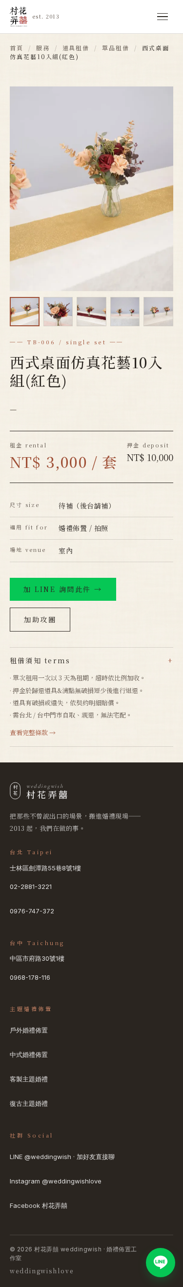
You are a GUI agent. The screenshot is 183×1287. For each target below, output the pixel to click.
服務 (43, 47)
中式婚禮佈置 (29, 1054)
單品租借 (115, 47)
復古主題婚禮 (29, 1103)
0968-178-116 (30, 977)
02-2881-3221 (31, 886)
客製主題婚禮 (29, 1079)
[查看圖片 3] (91, 312)
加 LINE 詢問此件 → (62, 589)
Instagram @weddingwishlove (56, 1181)
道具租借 (76, 47)
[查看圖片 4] (125, 312)
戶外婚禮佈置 (29, 1030)
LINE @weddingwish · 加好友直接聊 (62, 1156)
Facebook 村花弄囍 (38, 1205)
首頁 (16, 47)
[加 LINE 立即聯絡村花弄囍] (160, 1262)
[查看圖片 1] (25, 312)
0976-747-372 (32, 911)
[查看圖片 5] (158, 312)
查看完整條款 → (33, 732)
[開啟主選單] (162, 16)
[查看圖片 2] (58, 312)
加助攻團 (40, 619)
